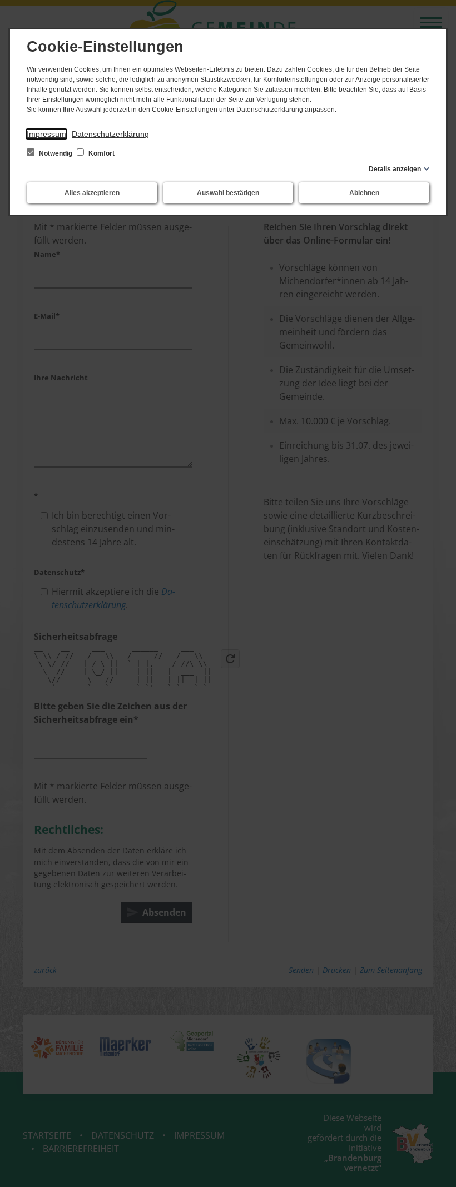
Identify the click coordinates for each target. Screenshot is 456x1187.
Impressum (46, 134)
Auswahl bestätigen (228, 193)
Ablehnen (364, 193)
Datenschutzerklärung (110, 134)
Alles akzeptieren (92, 193)
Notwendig (55, 153)
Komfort (101, 153)
